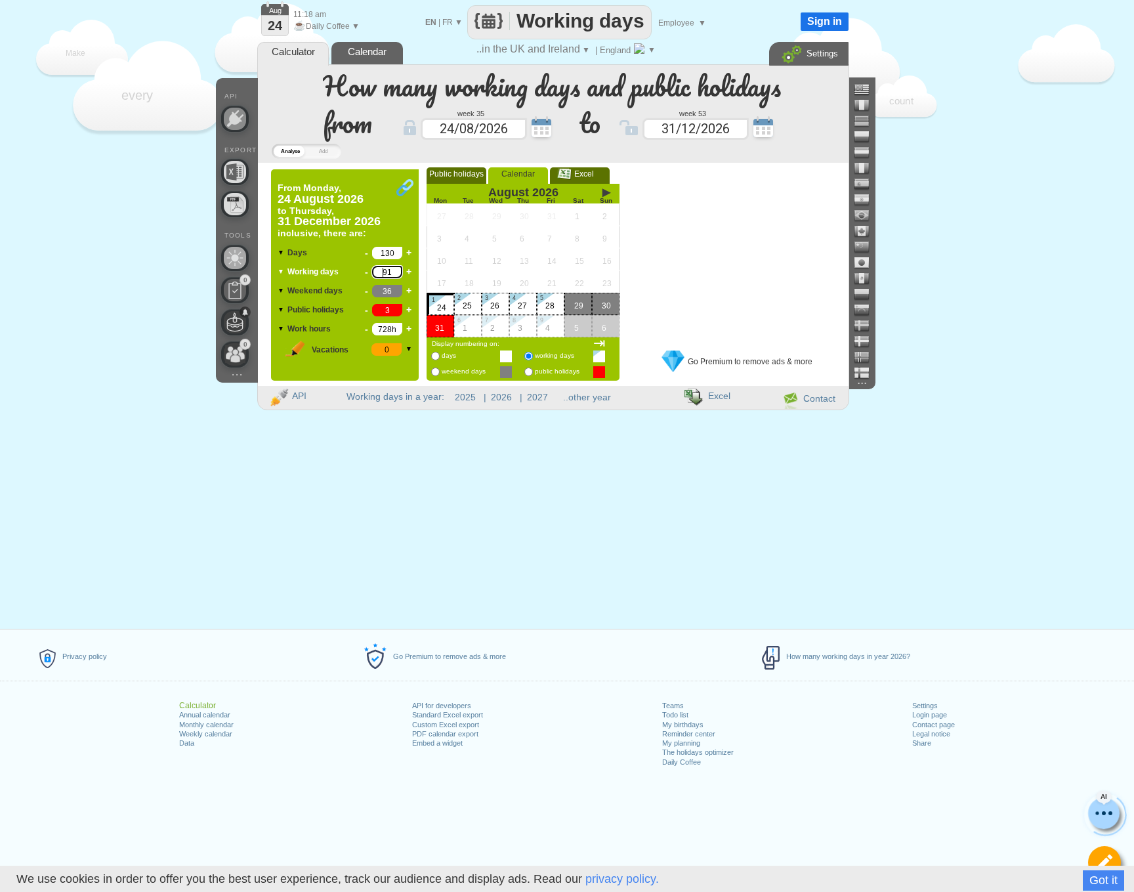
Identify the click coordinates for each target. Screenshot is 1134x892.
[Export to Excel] (234, 172)
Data (186, 743)
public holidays (557, 371)
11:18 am (309, 14)
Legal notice (931, 734)
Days (297, 252)
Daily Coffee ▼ (326, 26)
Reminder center (688, 734)
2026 (501, 397)
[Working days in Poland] (867, 136)
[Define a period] (1104, 862)
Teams (673, 706)
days (449, 355)
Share (921, 743)
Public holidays (315, 309)
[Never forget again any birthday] (234, 322)
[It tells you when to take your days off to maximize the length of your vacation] (234, 258)
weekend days (464, 371)
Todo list (675, 715)
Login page (929, 715)
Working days (313, 271)
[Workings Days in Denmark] (867, 341)
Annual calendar (204, 715)
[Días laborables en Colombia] (867, 294)
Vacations (330, 349)
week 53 (692, 113)
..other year (587, 397)
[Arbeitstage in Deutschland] (867, 121)
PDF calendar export (445, 734)
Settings (925, 706)
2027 (537, 397)
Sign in (824, 21)
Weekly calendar (205, 734)
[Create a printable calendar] (234, 204)
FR (447, 22)
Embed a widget (437, 743)
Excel (580, 174)
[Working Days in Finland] (867, 373)
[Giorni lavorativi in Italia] (867, 168)
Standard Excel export (447, 715)
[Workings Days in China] (867, 247)
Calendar (518, 174)
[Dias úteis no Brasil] (867, 215)
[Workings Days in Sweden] (867, 325)
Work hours (309, 328)
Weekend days (315, 290)
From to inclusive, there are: (329, 210)
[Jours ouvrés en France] (867, 105)
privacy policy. (622, 878)
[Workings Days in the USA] (867, 89)
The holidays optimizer (698, 752)
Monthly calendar (206, 725)
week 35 (470, 113)
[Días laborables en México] (867, 278)
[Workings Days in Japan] (867, 262)
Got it (1103, 880)
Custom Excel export (445, 725)
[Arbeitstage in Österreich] (867, 152)
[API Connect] (234, 119)
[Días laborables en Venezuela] (867, 310)
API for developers (441, 706)
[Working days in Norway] (867, 357)
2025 (465, 397)
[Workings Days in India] (867, 199)
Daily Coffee (681, 762)
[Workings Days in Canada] (867, 231)
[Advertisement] (737, 251)
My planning (681, 743)
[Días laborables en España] (867, 184)
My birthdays (683, 725)
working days (554, 355)
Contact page (933, 725)
